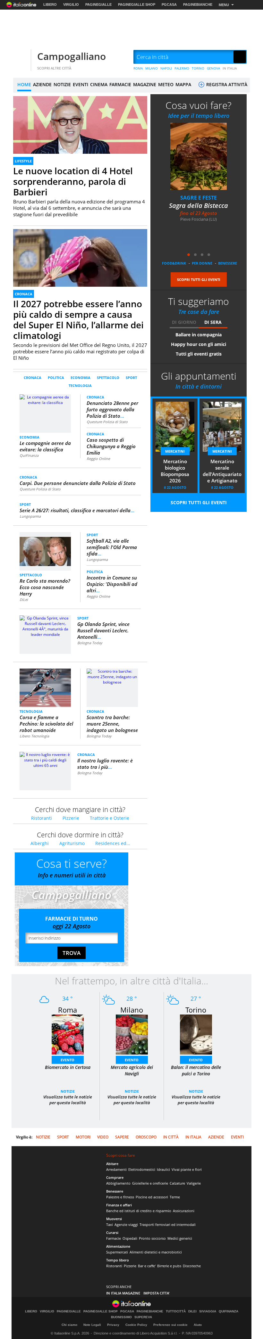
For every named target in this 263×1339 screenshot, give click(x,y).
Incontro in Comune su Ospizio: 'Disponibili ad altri (112, 584)
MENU (224, 5)
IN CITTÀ (171, 1137)
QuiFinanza (29, 455)
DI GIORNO (184, 322)
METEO (166, 84)
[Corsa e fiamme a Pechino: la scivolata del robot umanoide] (45, 687)
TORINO (198, 68)
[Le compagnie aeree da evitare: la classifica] (45, 413)
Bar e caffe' (147, 1265)
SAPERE (122, 1137)
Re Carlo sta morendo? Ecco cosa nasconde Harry (45, 587)
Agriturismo (72, 843)
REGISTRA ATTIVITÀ (226, 84)
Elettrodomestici (141, 1169)
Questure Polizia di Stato (107, 421)
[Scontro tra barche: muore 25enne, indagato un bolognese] (112, 676)
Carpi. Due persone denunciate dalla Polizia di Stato (78, 483)
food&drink (174, 263)
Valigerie (194, 1183)
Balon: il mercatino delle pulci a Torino (196, 1070)
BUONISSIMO (121, 1317)
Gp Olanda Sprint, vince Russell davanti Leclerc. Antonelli (103, 630)
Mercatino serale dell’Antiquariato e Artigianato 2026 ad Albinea (222, 471)
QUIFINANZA (228, 1311)
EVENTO (67, 1059)
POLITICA (56, 377)
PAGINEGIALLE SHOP (136, 4)
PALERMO (181, 68)
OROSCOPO (146, 1137)
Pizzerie (71, 818)
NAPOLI (166, 68)
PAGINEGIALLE (98, 4)
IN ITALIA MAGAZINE (123, 1293)
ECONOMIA (80, 377)
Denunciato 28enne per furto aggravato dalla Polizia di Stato (112, 409)
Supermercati (117, 1252)
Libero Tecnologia (34, 736)
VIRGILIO (71, 4)
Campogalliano (71, 56)
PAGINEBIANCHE (197, 4)
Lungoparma (30, 516)
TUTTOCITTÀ (176, 1311)
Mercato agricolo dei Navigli (132, 1070)
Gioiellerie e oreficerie (150, 1183)
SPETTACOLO (108, 377)
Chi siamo (69, 1325)
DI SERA (213, 322)
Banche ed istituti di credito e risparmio (138, 1210)
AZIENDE (42, 84)
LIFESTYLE (23, 161)
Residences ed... (112, 843)
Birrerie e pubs (169, 1265)
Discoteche (192, 1265)
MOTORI (83, 1137)
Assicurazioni (183, 1210)
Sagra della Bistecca (198, 205)
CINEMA (98, 84)
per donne (202, 263)
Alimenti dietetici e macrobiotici (156, 1252)
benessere (227, 263)
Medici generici (179, 1238)
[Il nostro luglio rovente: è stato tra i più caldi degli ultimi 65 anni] (45, 759)
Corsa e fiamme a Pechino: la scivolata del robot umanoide (46, 723)
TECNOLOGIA (80, 385)
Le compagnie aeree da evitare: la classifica (45, 446)
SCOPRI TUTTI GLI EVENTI (198, 279)
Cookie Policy (136, 1325)
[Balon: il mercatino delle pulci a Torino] (196, 1034)
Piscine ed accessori (152, 1197)
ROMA (138, 68)
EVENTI (80, 84)
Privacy (113, 1325)
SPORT (131, 377)
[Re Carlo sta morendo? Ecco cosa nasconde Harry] (45, 548)
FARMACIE (120, 84)
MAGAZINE (144, 84)
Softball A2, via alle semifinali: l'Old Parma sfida (112, 547)
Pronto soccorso (152, 1238)
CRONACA (23, 294)
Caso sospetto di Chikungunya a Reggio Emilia (111, 446)
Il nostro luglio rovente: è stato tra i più (105, 763)
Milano (131, 1010)
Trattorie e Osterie (109, 818)
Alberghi (39, 843)
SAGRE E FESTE (198, 197)
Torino (195, 1010)
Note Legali (92, 1325)
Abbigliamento (118, 1183)
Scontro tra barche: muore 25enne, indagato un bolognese (112, 723)
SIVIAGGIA (207, 1311)
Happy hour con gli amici (198, 344)
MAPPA (183, 84)
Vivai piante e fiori (187, 1169)
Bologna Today (89, 642)
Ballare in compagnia (198, 335)
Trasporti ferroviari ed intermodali (168, 1224)
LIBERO (50, 4)
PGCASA (169, 4)
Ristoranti (41, 818)
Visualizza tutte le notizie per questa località (67, 1099)
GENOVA (213, 68)
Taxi (109, 1224)
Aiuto (198, 1325)
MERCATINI (175, 451)
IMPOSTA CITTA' (156, 1293)
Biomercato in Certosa (67, 1067)
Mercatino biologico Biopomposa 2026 (175, 471)
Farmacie (113, 1238)
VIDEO (102, 1137)
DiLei (24, 599)
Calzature (177, 1183)
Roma (67, 1010)
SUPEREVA (143, 1317)
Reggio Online (98, 458)
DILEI (192, 1311)
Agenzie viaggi (126, 1224)
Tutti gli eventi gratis (199, 354)
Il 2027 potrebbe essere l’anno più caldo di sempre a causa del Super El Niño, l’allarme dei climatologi (78, 319)
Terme (175, 1197)
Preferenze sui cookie (170, 1325)
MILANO (151, 68)
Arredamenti (116, 1169)
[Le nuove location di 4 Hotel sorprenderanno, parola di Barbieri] (80, 133)
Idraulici (163, 1169)
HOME (24, 84)
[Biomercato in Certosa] (68, 1034)
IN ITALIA (230, 68)
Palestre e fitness (120, 1197)
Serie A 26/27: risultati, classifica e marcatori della (77, 510)
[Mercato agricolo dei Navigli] (132, 1034)
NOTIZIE (62, 84)
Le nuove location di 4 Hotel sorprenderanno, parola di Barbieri (73, 181)
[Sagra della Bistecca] (198, 156)
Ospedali (130, 1238)
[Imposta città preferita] (21, 57)
